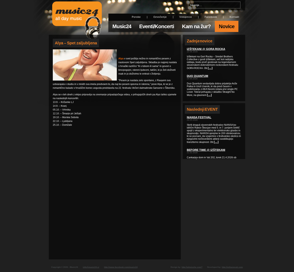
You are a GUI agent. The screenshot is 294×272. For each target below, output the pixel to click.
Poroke (136, 17)
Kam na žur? (196, 26)
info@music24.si (91, 267)
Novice (226, 26)
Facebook (211, 17)
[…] (210, 68)
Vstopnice (185, 17)
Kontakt (234, 17)
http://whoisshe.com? (192, 267)
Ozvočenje (160, 17)
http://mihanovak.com (232, 267)
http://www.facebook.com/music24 (121, 267)
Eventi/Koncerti (156, 26)
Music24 (121, 26)
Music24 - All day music (77, 17)
